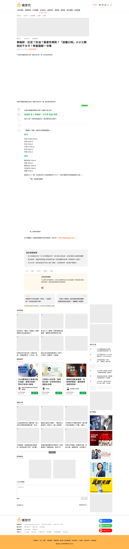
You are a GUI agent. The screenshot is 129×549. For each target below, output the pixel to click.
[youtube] (105, 4)
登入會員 (34, 532)
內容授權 (42, 527)
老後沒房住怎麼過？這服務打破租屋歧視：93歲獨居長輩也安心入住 (104, 377)
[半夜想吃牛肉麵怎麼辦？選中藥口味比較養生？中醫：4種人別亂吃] (76, 413)
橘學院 (63, 10)
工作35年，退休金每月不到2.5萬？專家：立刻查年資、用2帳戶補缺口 (104, 382)
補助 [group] (39, 15)
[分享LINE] (18, 114)
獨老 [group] (44, 15)
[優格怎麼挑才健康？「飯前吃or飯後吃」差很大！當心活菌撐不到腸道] (52, 413)
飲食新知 (35, 38)
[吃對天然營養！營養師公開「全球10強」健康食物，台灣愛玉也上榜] (76, 435)
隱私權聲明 (67, 540)
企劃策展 (77, 10)
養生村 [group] (19, 15)
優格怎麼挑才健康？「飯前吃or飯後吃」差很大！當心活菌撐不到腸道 (52, 424)
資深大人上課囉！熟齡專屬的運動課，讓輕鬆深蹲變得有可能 (52, 332)
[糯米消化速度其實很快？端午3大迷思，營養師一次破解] (52, 343)
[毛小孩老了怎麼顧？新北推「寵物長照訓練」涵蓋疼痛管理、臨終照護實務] (93, 372)
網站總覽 (93, 540)
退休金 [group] (26, 15)
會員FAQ (35, 529)
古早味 (39, 271)
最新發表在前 (82, 505)
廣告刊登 (35, 527)
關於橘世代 (27, 527)
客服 (44, 540)
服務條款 (56, 540)
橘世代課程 (27, 529)
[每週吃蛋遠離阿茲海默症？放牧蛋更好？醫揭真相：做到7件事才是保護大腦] (52, 435)
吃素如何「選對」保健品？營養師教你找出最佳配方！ (28, 332)
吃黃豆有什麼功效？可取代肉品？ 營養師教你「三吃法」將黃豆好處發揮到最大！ (28, 354)
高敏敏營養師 (32, 49)
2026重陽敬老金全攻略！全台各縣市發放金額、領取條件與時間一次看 (104, 350)
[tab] (51, 398)
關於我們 (86, 540)
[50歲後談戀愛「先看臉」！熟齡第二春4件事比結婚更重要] (93, 361)
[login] (108, 4)
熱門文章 (93, 344)
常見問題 (49, 532)
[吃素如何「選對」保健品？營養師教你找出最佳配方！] (28, 321)
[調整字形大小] (18, 130)
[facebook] (99, 4)
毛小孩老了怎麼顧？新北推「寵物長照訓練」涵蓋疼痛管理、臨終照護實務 (104, 371)
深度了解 (34, 393)
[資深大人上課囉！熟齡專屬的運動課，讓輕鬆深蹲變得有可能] (52, 321)
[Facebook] (42, 288)
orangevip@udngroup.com (31, 524)
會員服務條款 (57, 532)
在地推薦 (35, 10)
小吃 (27, 271)
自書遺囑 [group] (33, 15)
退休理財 (20, 10)
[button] (111, 4)
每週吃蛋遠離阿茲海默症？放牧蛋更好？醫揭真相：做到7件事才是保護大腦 (52, 446)
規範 (18, 498)
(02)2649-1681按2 (47, 524)
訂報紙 (81, 540)
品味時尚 (50, 10)
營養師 (45, 271)
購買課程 (95, 4)
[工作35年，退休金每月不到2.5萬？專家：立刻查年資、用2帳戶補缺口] (93, 383)
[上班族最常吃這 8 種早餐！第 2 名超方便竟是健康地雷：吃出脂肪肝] (28, 413)
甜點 (32, 271)
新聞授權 (49, 540)
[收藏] (18, 125)
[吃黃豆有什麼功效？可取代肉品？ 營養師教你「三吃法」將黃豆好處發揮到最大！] (28, 343)
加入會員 (26, 532)
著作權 (61, 540)
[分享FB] (18, 109)
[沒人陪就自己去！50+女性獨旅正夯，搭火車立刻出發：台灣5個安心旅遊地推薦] (93, 356)
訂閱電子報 (41, 532)
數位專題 (70, 10)
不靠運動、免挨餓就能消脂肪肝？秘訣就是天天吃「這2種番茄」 (27, 446)
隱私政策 (65, 532)
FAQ (41, 540)
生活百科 (43, 10)
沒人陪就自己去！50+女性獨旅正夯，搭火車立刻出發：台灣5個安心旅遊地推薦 (104, 355)
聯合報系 (74, 540)
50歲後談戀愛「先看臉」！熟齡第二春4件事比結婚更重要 (104, 360)
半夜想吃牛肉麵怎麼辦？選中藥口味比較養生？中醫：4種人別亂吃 (76, 424)
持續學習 (28, 10)
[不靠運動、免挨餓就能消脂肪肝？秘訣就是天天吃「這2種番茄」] (28, 435)
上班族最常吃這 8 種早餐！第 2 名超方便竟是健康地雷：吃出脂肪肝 (28, 424)
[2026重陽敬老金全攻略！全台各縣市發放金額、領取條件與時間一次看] (93, 350)
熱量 (51, 271)
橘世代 (19, 38)
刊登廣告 (35, 540)
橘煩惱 (57, 10)
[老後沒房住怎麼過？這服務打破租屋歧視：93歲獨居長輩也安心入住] (93, 377)
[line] (102, 4)
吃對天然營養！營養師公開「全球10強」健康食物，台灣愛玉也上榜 (76, 446)
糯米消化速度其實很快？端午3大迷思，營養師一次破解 (51, 354)
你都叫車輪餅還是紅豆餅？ (67, 238)
